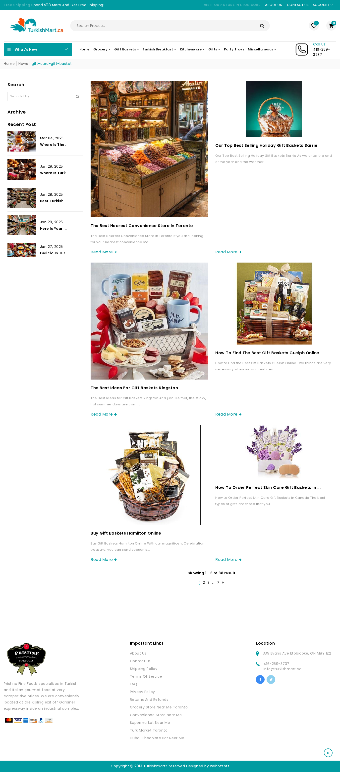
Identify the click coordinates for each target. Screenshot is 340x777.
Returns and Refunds (149, 699)
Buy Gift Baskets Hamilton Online (126, 533)
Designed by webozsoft (207, 766)
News (23, 63)
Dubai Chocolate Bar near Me (157, 738)
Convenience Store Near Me (156, 714)
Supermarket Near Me (150, 722)
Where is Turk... (54, 172)
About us (273, 4)
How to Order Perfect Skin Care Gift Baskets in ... (268, 487)
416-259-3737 (276, 663)
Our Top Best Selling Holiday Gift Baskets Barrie (266, 145)
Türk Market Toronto (149, 730)
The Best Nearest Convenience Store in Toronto (142, 226)
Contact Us (140, 661)
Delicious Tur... (54, 253)
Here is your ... (53, 228)
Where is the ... (54, 144)
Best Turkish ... (54, 200)
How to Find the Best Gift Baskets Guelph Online (267, 353)
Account (322, 4)
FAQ (133, 684)
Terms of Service (146, 676)
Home (9, 63)
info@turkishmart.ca (283, 668)
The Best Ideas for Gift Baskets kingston (134, 388)
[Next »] (223, 582)
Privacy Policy (142, 691)
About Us (138, 653)
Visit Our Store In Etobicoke (232, 4)
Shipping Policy (144, 668)
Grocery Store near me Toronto (159, 707)
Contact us (298, 4)
